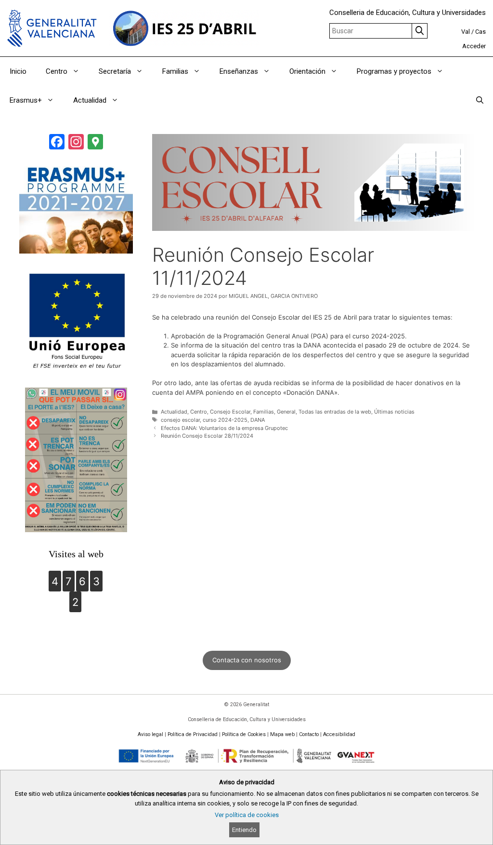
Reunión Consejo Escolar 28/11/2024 (207, 435)
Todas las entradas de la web (334, 411)
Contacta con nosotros (246, 660)
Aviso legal (150, 734)
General (286, 411)
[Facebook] (56, 143)
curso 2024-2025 (225, 419)
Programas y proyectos (394, 71)
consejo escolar (180, 419)
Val (465, 31)
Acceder (474, 46)
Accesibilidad (339, 734)
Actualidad (89, 100)
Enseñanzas (239, 71)
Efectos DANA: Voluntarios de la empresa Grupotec (224, 428)
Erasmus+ (26, 100)
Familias (175, 71)
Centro (56, 71)
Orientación (307, 71)
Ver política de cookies (247, 814)
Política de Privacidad (193, 734)
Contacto (309, 734)
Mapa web (282, 734)
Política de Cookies (244, 734)
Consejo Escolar (230, 411)
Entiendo (244, 829)
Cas (480, 31)
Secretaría (115, 71)
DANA (257, 419)
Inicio (18, 71)
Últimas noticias (394, 411)
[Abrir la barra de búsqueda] (480, 100)
